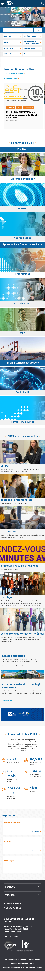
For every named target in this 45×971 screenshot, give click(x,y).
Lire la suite (4, 8)
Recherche (11, 107)
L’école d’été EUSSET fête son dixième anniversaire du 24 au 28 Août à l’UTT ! (22, 115)
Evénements (28, 107)
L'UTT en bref (8, 54)
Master (6, 42)
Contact (39, 967)
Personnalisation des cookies (15, 959)
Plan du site (30, 967)
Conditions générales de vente (14, 967)
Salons (21, 846)
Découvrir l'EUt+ (7, 700)
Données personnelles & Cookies (22, 963)
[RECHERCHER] (38, 30)
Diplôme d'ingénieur (31, 36)
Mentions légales (34, 959)
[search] (18, 30)
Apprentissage (29, 48)
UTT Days (21, 865)
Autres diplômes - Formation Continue (31, 42)
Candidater (7, 36)
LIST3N (19, 107)
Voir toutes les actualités (14, 73)
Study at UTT (8, 48)
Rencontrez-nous (30, 54)
